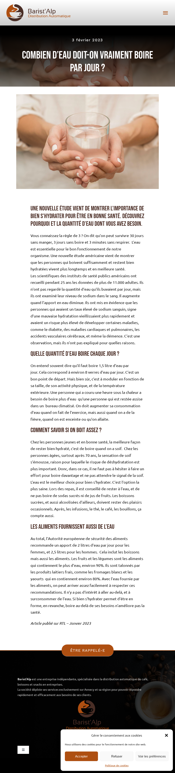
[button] (166, 735)
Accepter (81, 756)
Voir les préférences (152, 756)
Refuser (116, 756)
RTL (62, 623)
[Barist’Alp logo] (38, 6)
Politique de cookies (116, 765)
